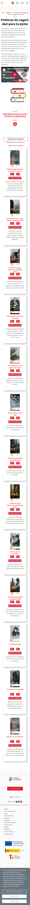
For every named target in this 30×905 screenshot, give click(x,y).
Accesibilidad (7, 820)
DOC (12, 174)
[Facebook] (21, 801)
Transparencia (7, 829)
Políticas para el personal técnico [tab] (15, 142)
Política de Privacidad (9, 815)
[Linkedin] (19, 801)
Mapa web (6, 827)
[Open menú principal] (2, 2)
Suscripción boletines (15, 788)
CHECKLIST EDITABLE (15, 178)
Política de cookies (8, 824)
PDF (18, 174)
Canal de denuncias (8, 834)
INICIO (3, 12)
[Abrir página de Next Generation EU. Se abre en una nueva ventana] (15, 844)
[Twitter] (17, 801)
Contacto (6, 809)
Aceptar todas (14, 901)
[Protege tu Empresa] (15, 779)
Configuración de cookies (9, 822)
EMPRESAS (8, 12)
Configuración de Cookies (14, 891)
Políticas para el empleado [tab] (15, 145)
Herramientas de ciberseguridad (20, 12)
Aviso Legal (6, 818)
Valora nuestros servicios (10, 811)
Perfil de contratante (8, 831)
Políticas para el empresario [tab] (16, 139)
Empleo (6, 813)
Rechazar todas (14, 896)
